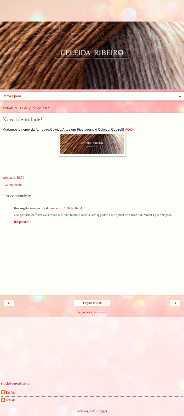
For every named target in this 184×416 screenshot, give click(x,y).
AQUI (129, 129)
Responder (21, 221)
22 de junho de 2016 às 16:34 (62, 208)
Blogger (101, 411)
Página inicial (92, 303)
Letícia (10, 392)
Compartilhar (13, 185)
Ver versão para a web (92, 312)
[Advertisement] (92, 13)
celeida (10, 400)
